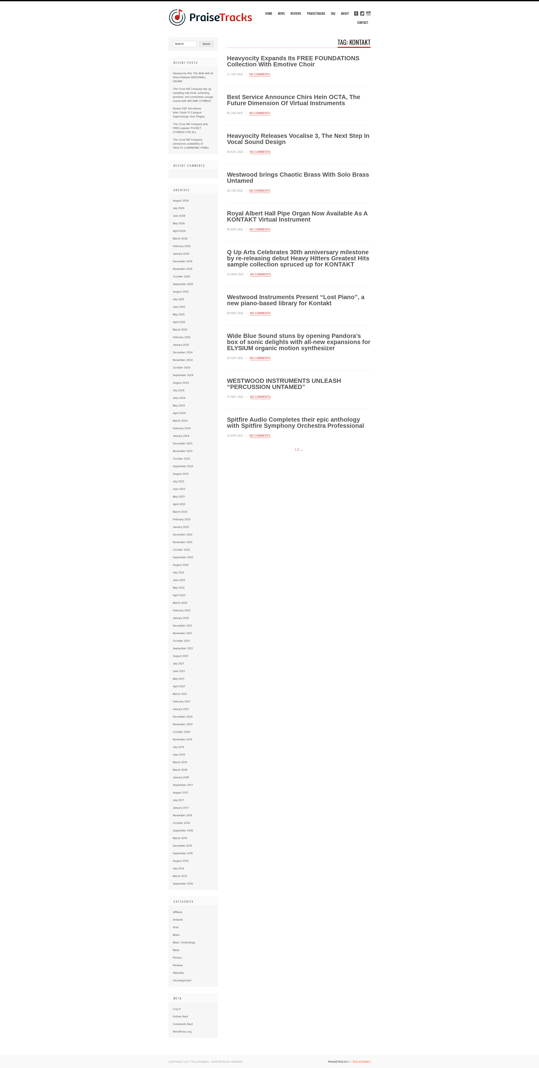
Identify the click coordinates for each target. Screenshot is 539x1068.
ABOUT (345, 13)
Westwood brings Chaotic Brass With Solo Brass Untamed (298, 177)
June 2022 (179, 580)
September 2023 (183, 466)
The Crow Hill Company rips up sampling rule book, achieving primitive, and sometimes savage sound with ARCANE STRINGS (193, 95)
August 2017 (180, 793)
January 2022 (181, 618)
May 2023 (179, 497)
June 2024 (179, 398)
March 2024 (180, 421)
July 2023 (178, 482)
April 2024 (179, 413)
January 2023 (181, 527)
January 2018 (181, 778)
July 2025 (178, 299)
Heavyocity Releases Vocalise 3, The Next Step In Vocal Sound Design (298, 138)
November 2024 (183, 360)
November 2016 (182, 816)
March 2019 (180, 762)
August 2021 (180, 656)
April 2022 (179, 595)
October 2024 (181, 368)
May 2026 (179, 224)
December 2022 (182, 535)
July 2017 (178, 800)
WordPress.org (182, 1032)
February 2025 (182, 337)
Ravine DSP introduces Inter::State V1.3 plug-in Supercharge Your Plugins (189, 113)
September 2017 (183, 785)
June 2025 (179, 307)
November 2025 (182, 269)
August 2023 (181, 474)
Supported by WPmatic (227, 1061)
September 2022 (183, 558)
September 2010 (183, 884)
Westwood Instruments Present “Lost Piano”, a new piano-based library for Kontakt (295, 300)
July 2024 (178, 391)
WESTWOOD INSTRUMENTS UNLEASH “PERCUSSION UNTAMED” (284, 383)
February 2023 (182, 520)
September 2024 (183, 375)
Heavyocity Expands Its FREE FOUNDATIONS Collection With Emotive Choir (293, 61)
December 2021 (182, 626)
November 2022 (182, 542)
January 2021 (181, 709)
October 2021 (181, 641)
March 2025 (180, 330)
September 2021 (183, 649)
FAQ (333, 13)
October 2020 (181, 732)
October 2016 (181, 823)
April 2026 (179, 231)
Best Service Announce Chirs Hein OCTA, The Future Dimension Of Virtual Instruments (293, 100)
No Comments (259, 74)
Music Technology (184, 943)
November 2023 (182, 451)
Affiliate (177, 912)
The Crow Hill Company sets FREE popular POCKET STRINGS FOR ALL (190, 128)
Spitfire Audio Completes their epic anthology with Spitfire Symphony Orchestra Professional (295, 422)
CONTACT (362, 22)
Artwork (178, 920)
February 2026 (182, 246)
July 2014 (178, 869)
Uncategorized (182, 981)
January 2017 (181, 808)
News (281, 13)
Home (268, 13)
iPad (175, 927)
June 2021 (179, 671)
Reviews (296, 13)
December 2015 (182, 846)
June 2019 (179, 755)
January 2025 (181, 345)
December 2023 (182, 444)
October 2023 (181, 459)
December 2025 (182, 262)
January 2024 (181, 436)
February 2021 (181, 702)
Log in (177, 1009)
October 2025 (181, 277)
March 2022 (180, 603)
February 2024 (182, 428)
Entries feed (180, 1017)
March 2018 (180, 770)
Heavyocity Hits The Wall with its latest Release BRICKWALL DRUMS (193, 77)
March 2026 (180, 239)
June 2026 (179, 216)
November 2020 (183, 724)
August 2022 (181, 565)
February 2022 (182, 611)
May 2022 (179, 588)
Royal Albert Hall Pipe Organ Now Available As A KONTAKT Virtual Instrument (297, 216)
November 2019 (182, 740)
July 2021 (178, 664)
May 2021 (178, 679)
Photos (177, 958)
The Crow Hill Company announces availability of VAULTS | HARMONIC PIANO (191, 144)
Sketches (178, 973)
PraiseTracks (316, 13)
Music (176, 935)
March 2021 (180, 694)
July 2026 (178, 208)
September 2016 (183, 831)
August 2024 (181, 383)
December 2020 (183, 717)
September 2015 (183, 853)
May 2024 (179, 406)
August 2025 (181, 292)
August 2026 (181, 201)
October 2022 (181, 550)
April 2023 (179, 504)
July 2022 (178, 573)
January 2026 (181, 254)
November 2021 (182, 633)
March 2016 (180, 838)
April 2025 (179, 322)
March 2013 (180, 876)
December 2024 (183, 353)
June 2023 (179, 489)
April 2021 (179, 687)
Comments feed (183, 1024)
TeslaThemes (361, 1061)
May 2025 (179, 315)
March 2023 (180, 512)
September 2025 (183, 284)
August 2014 (180, 861)
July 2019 (178, 747)
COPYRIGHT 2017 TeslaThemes (188, 1061)
